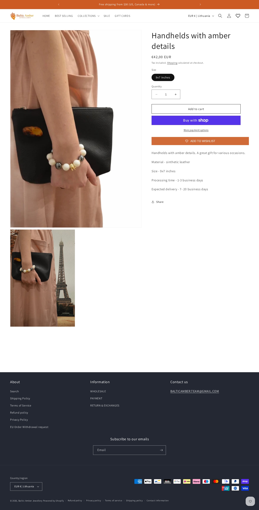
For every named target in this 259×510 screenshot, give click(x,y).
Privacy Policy (19, 419)
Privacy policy (93, 500)
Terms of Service (20, 405)
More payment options (196, 130)
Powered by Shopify (53, 500)
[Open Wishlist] (238, 15)
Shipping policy (134, 500)
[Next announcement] (200, 4)
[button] (88, 16)
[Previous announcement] (58, 4)
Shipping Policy (20, 398)
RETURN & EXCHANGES (104, 405)
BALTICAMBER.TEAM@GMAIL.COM (194, 391)
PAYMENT (96, 398)
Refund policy (19, 412)
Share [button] (160, 202)
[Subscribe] (161, 450)
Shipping (172, 62)
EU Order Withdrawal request (29, 427)
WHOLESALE (98, 391)
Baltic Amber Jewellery (30, 500)
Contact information (158, 500)
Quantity (157, 86)
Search (14, 391)
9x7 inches (163, 77)
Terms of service (113, 500)
